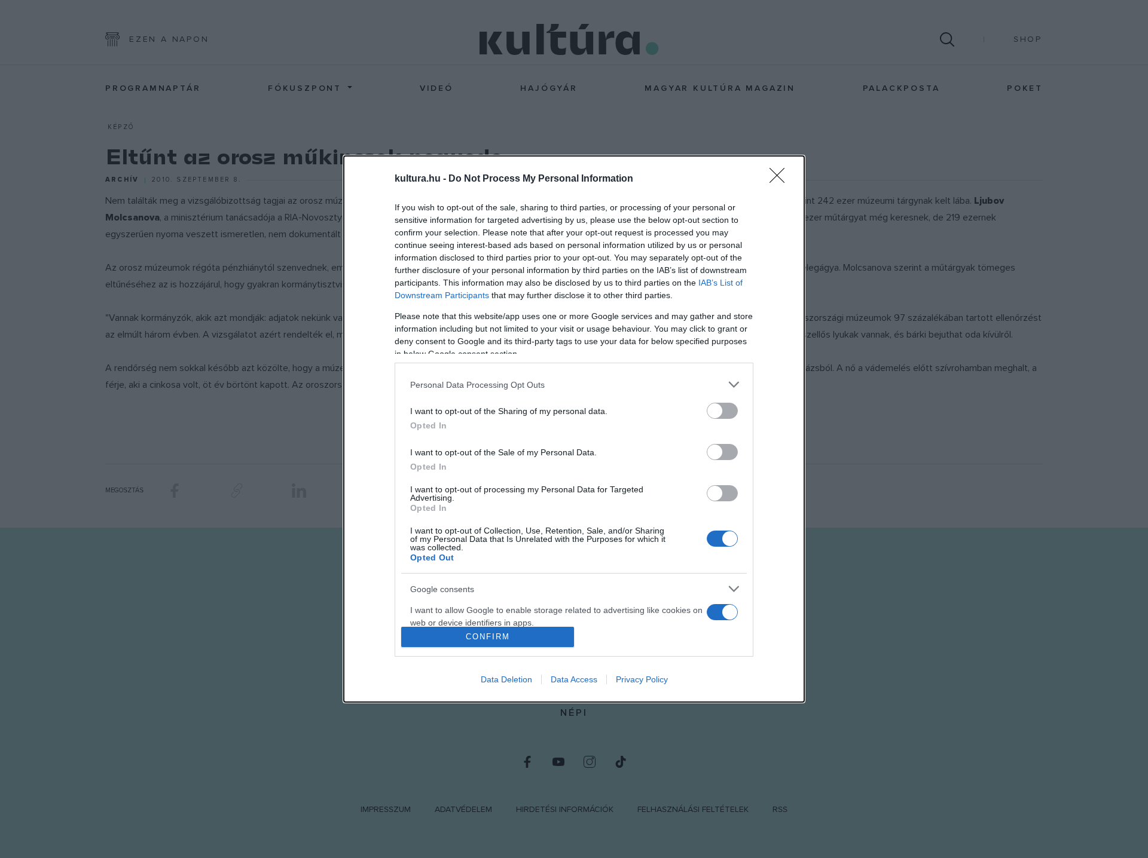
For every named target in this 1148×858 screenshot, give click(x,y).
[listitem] (574, 384)
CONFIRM (488, 636)
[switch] (722, 411)
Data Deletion (506, 679)
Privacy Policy (642, 679)
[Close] (781, 179)
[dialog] (574, 429)
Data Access (574, 679)
